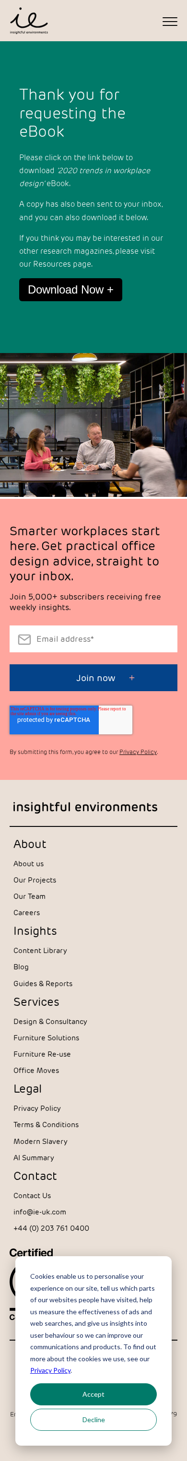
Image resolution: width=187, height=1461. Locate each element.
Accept (93, 1394)
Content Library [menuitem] (40, 950)
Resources (52, 264)
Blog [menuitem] (21, 966)
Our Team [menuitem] (29, 896)
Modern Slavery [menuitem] (40, 1141)
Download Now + (71, 289)
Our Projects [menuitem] (34, 879)
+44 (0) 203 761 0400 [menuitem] (51, 1228)
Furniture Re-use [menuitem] (42, 1054)
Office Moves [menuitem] (36, 1070)
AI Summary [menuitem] (33, 1157)
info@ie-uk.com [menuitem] (39, 1211)
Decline (93, 1419)
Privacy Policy (50, 1370)
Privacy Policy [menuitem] (37, 1108)
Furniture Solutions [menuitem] (46, 1037)
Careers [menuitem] (26, 912)
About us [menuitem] (28, 863)
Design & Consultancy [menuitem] (50, 1021)
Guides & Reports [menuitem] (42, 983)
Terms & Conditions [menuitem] (46, 1124)
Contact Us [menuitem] (32, 1195)
